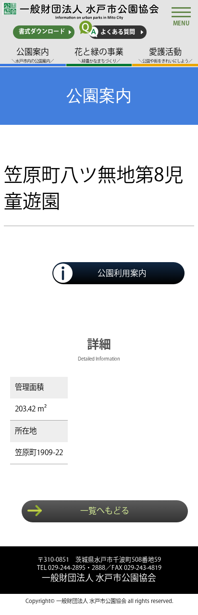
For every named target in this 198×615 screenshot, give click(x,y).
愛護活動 (165, 55)
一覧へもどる (104, 511)
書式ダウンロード (42, 32)
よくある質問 (117, 32)
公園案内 (33, 55)
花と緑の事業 (99, 55)
